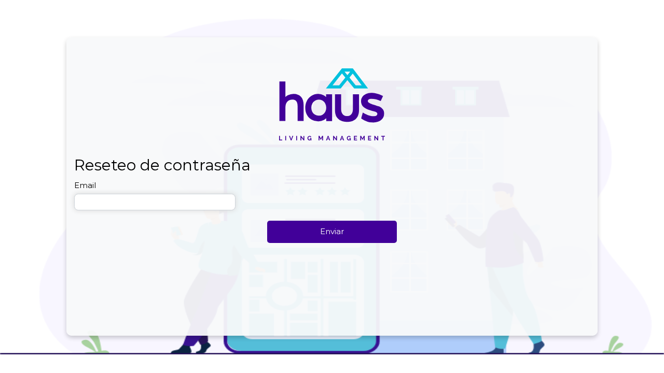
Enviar (332, 231)
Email (85, 185)
